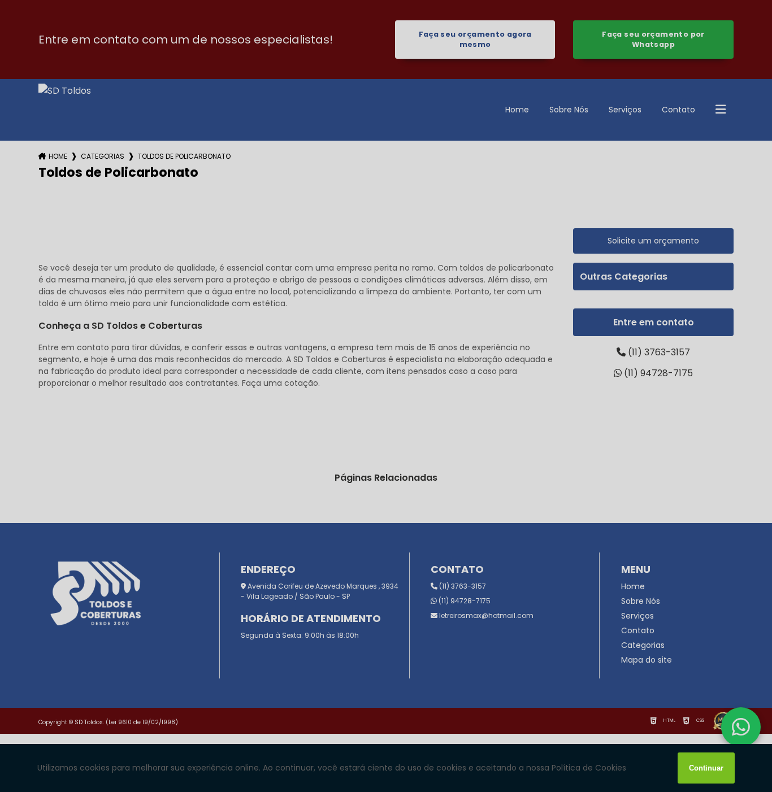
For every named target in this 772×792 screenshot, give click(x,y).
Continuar (706, 768)
